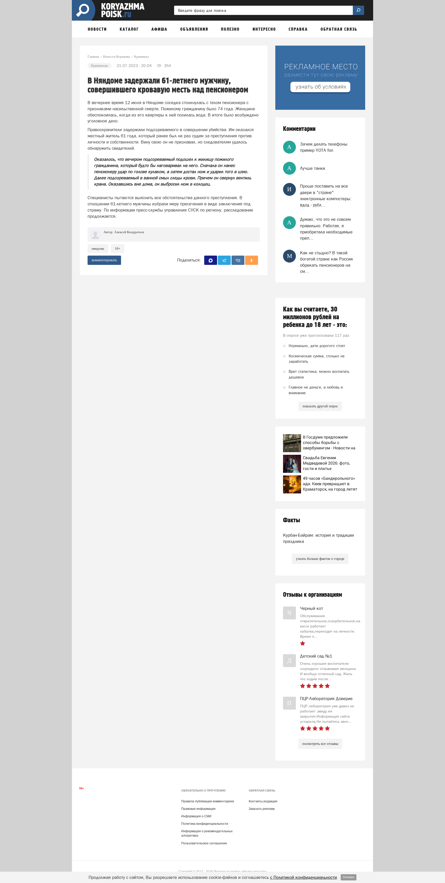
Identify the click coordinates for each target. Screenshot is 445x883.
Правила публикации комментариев (207, 801)
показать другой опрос (320, 406)
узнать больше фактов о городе (320, 559)
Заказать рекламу (262, 809)
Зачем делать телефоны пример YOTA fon (323, 147)
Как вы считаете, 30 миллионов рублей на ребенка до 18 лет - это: (315, 317)
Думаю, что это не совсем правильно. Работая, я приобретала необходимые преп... (326, 229)
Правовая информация (198, 809)
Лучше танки (312, 168)
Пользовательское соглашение (204, 843)
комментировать (104, 260)
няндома (98, 248)
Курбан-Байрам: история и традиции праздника (318, 538)
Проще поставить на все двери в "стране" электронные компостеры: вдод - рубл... (326, 195)
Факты (291, 520)
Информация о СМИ (196, 816)
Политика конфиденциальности (204, 824)
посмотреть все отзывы (320, 744)
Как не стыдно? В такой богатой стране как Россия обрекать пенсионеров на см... (326, 262)
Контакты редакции (263, 801)
